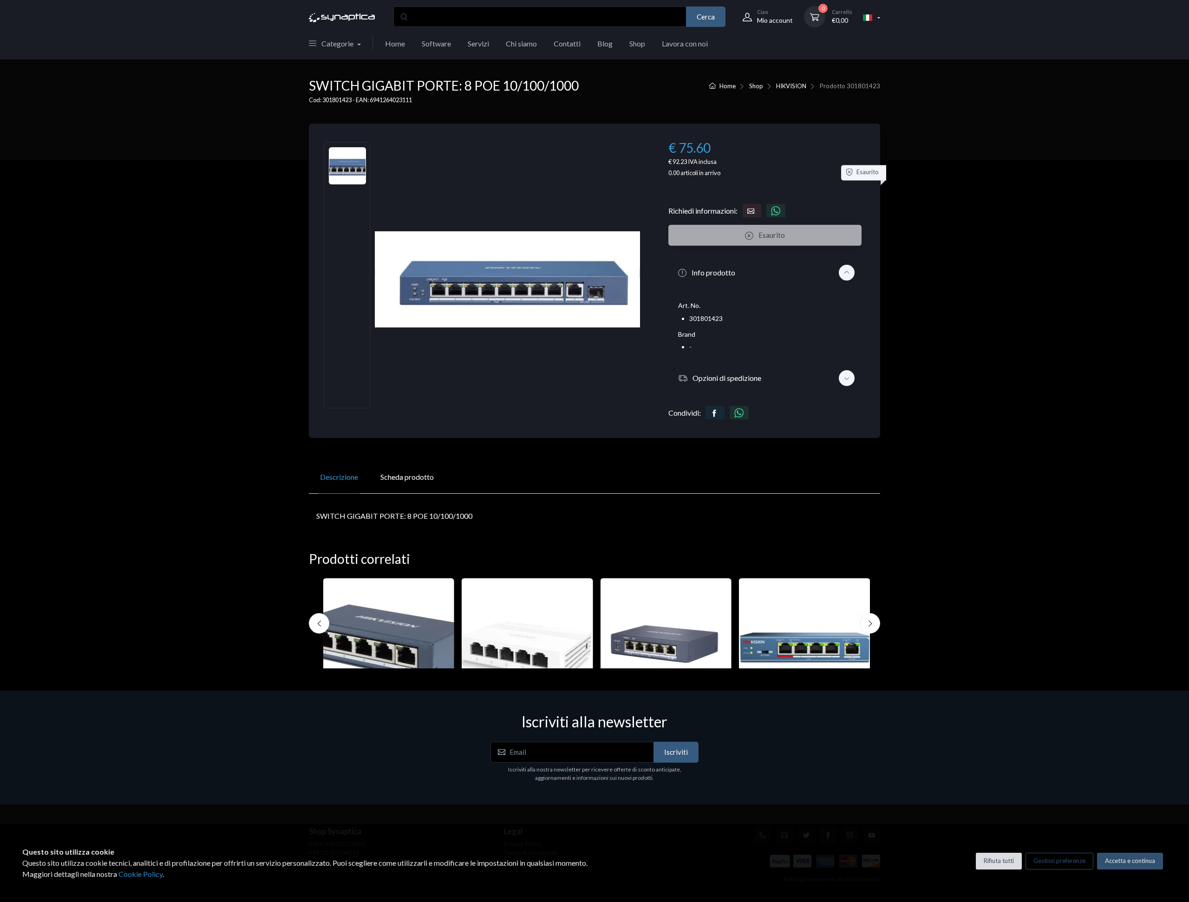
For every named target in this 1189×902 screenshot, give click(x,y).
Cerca (706, 17)
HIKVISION (791, 86)
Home (395, 43)
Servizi (478, 43)
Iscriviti (676, 752)
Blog (605, 43)
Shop (637, 43)
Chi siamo (521, 43)
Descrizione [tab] (339, 476)
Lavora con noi (685, 43)
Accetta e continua (1130, 860)
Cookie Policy (140, 873)
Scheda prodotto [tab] (407, 476)
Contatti (567, 43)
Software (436, 43)
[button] (765, 272)
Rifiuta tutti (999, 860)
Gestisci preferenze (1059, 860)
